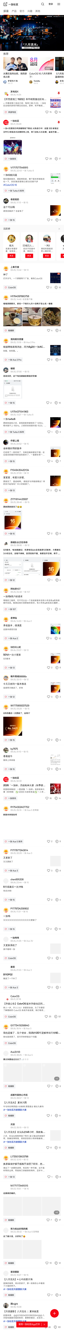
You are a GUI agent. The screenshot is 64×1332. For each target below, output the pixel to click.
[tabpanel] (32, 673)
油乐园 (23, 68)
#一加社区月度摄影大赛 (14, 1109)
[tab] (6, 11)
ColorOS (49, 68)
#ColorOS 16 (10, 184)
